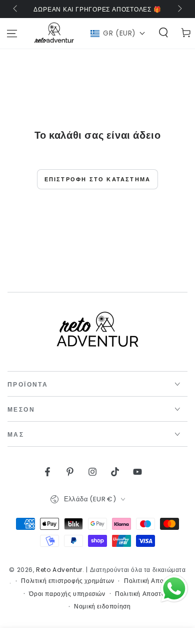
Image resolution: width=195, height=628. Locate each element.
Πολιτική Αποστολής (145, 594)
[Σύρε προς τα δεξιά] (179, 9)
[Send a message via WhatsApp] (174, 588)
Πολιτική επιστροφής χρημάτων (67, 581)
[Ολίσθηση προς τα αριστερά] (16, 9)
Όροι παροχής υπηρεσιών (67, 594)
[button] (118, 33)
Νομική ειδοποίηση (102, 606)
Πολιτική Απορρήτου (155, 581)
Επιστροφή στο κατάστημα (97, 179)
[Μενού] (12, 33)
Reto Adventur (59, 569)
